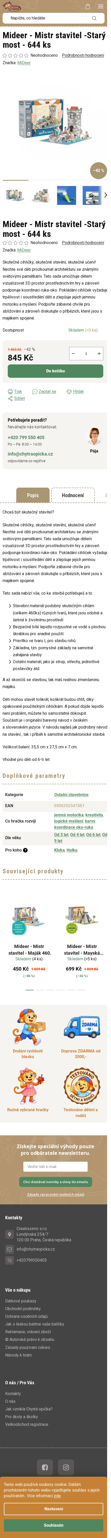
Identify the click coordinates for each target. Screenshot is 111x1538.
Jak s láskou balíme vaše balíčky (34, 1324)
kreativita (94, 814)
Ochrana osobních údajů (26, 1316)
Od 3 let (61, 834)
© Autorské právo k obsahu (29, 1339)
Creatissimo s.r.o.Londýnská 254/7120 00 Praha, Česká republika (44, 1234)
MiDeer (24, 250)
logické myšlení (68, 821)
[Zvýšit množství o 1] (99, 353)
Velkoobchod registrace (26, 1424)
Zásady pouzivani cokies (27, 1347)
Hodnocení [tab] (73, 495)
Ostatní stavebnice (71, 794)
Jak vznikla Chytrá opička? (29, 1409)
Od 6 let (93, 834)
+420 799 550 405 (26, 437)
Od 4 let (77, 834)
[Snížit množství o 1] (73, 353)
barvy (90, 821)
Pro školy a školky (21, 1416)
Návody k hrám (18, 1355)
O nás (10, 1401)
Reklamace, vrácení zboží (28, 1331)
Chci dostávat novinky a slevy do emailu (55, 1181)
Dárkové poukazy (20, 1301)
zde (57, 1495)
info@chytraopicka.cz (30, 454)
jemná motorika (69, 814)
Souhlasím (54, 1525)
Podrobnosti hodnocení (83, 242)
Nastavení (53, 1508)
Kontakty (13, 1393)
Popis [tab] (33, 495)
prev (5, 941)
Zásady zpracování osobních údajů (55, 1194)
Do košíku (55, 371)
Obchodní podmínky (23, 1308)
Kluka (59, 850)
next (105, 941)
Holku (72, 850)
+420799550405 (32, 1260)
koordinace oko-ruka (73, 827)
